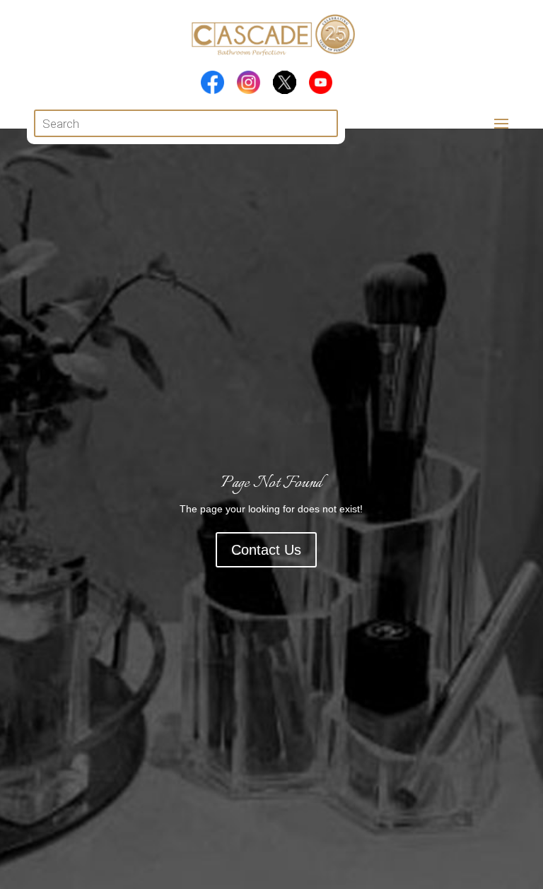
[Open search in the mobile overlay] (185, 123)
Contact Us (266, 550)
